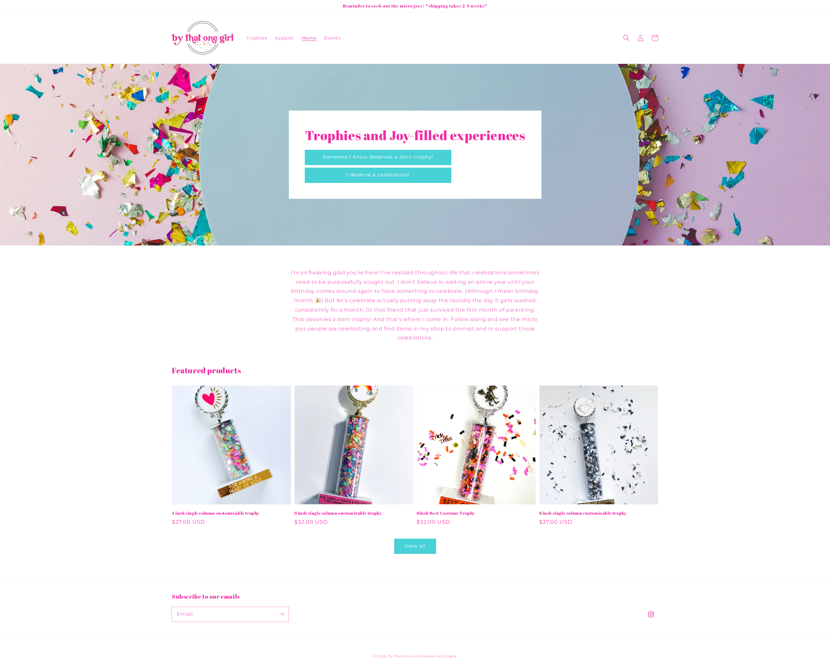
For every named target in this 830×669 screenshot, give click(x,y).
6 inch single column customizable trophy (338, 513)
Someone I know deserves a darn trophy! (378, 157)
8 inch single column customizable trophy (583, 513)
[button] (626, 38)
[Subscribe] (281, 614)
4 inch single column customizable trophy (215, 513)
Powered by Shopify (438, 656)
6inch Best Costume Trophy (446, 513)
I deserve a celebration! (377, 175)
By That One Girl (403, 656)
